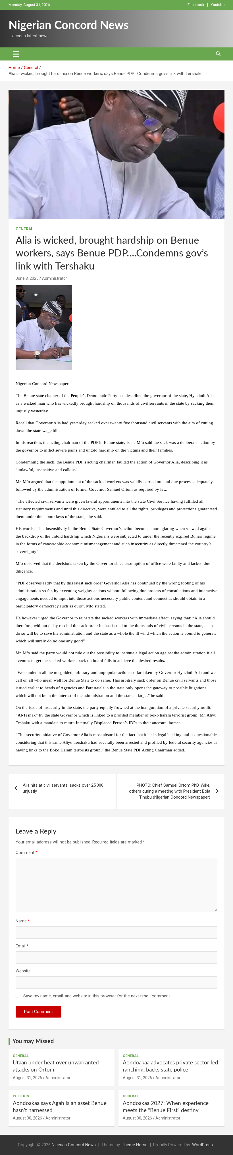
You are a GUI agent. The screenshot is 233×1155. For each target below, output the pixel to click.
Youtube (217, 5)
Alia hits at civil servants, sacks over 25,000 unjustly (63, 788)
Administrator (54, 278)
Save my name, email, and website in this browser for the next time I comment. (97, 996)
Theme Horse (134, 1144)
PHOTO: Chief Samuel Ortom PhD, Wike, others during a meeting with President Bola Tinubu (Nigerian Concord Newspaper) (169, 791)
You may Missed (33, 1041)
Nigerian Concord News (69, 25)
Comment (27, 852)
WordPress (202, 1144)
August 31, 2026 (27, 1077)
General (24, 229)
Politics (21, 1096)
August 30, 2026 (27, 1118)
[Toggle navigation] (16, 53)
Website (23, 971)
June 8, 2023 (27, 278)
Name (23, 921)
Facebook (196, 5)
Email (22, 946)
